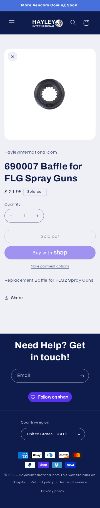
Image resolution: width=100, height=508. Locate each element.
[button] (11, 22)
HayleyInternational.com (39, 475)
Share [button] (17, 298)
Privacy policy (52, 491)
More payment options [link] (50, 266)
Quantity (12, 204)
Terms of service (73, 482)
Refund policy (42, 482)
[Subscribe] (82, 375)
